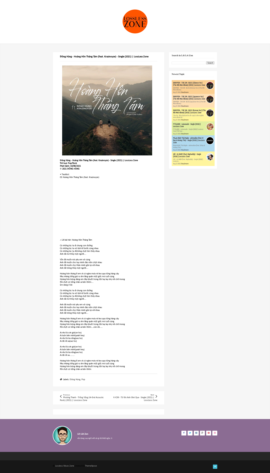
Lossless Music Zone (64, 466)
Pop (83, 379)
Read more (185, 92)
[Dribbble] (214, 433)
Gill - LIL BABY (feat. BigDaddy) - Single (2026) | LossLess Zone (187, 155)
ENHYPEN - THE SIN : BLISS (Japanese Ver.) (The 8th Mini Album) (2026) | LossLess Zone (189, 97)
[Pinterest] (208, 433)
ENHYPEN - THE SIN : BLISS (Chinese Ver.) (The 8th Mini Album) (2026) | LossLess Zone (189, 84)
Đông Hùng (75, 379)
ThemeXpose (91, 466)
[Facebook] (183, 433)
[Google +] (202, 433)
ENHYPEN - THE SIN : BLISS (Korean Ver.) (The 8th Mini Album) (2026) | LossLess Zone (189, 111)
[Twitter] (190, 433)
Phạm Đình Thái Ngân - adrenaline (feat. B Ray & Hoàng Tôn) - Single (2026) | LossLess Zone (189, 140)
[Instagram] (196, 433)
